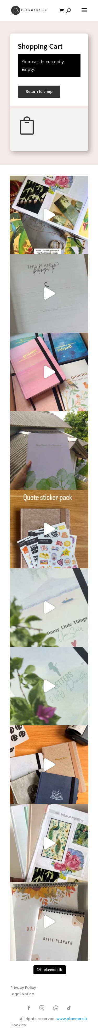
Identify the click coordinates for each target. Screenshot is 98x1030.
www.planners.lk (72, 1018)
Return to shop (39, 91)
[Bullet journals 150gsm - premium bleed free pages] (49, 764)
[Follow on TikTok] (69, 1007)
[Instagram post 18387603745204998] (49, 607)
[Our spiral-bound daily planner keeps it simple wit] (49, 921)
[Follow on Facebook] (29, 1007)
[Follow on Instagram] (42, 1007)
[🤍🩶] (49, 450)
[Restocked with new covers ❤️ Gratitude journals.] (49, 372)
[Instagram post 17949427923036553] (49, 215)
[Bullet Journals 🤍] (49, 686)
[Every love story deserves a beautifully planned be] (49, 843)
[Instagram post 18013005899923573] (49, 529)
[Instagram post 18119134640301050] (49, 293)
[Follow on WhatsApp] (55, 1007)
